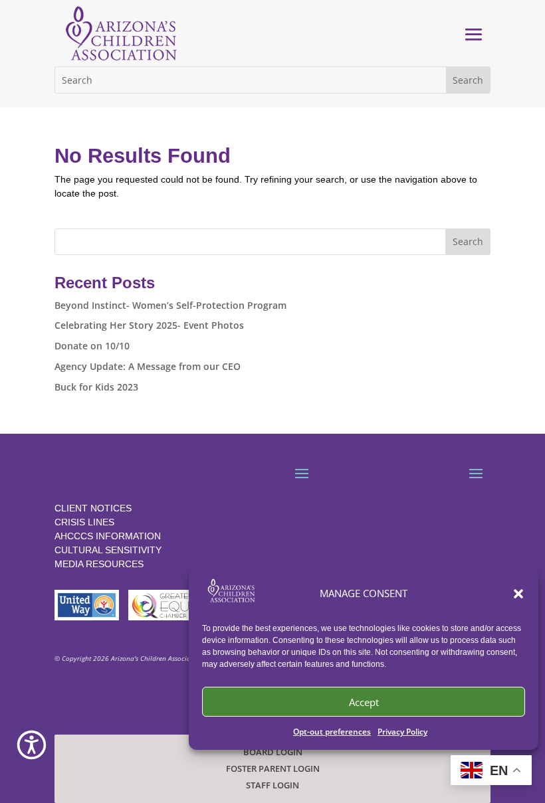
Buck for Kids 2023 (96, 387)
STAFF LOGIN (272, 785)
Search (468, 241)
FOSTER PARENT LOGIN (273, 768)
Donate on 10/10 (92, 345)
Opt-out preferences (332, 731)
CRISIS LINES (84, 522)
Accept (364, 702)
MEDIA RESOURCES (99, 564)
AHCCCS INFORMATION (107, 536)
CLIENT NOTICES (93, 508)
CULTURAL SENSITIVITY (108, 550)
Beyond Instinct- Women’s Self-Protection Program (170, 305)
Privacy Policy (402, 731)
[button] (518, 593)
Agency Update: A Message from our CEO (147, 366)
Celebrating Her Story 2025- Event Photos (149, 325)
